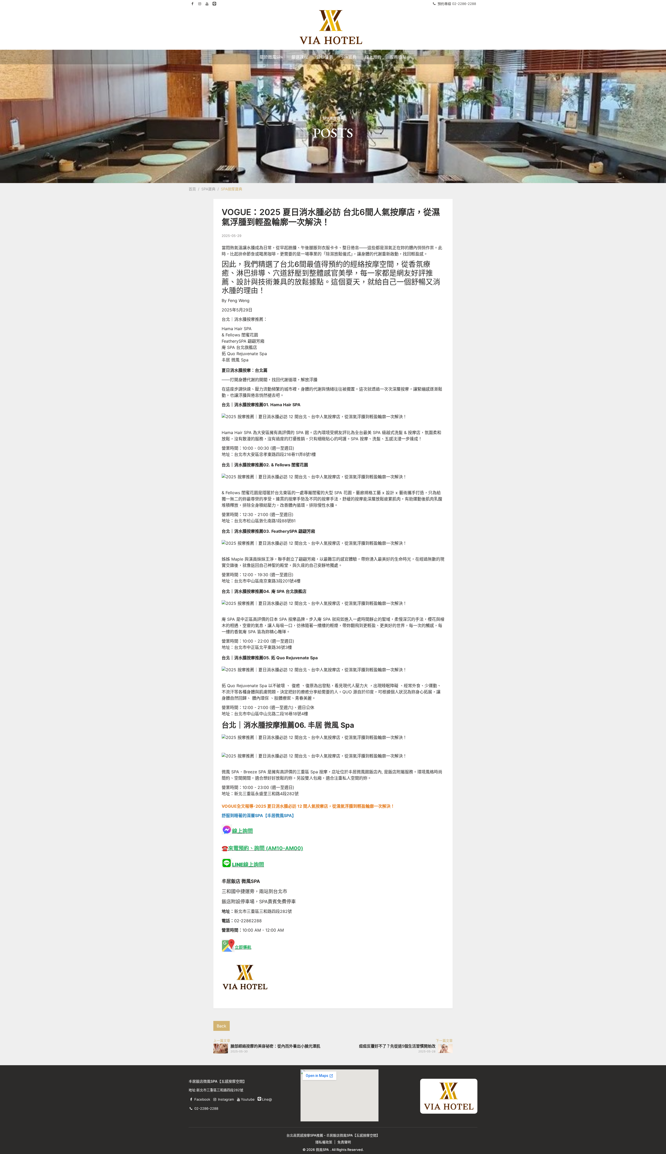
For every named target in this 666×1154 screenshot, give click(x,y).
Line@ (259, 1099)
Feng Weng (238, 300)
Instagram (226, 1099)
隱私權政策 (323, 1142)
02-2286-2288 (206, 1108)
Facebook (202, 1099)
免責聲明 (344, 1142)
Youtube (247, 1099)
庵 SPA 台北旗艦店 (239, 347)
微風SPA (322, 1149)
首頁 (192, 189)
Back (221, 1025)
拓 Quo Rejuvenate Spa (244, 353)
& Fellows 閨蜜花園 (240, 334)
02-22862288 (248, 920)
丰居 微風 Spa (235, 359)
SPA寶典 (208, 189)
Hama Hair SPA (237, 328)
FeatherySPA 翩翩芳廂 (243, 341)
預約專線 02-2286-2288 (457, 4)
